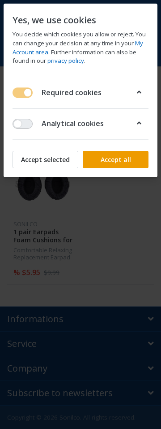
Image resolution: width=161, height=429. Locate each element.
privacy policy (65, 61)
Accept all (116, 159)
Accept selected (45, 159)
